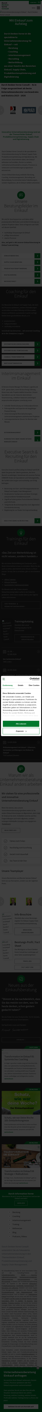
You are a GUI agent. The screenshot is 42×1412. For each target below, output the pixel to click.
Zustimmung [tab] (8, 685)
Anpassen (20, 731)
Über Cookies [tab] (34, 685)
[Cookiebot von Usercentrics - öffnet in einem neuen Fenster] (29, 679)
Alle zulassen (21, 724)
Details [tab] (20, 685)
